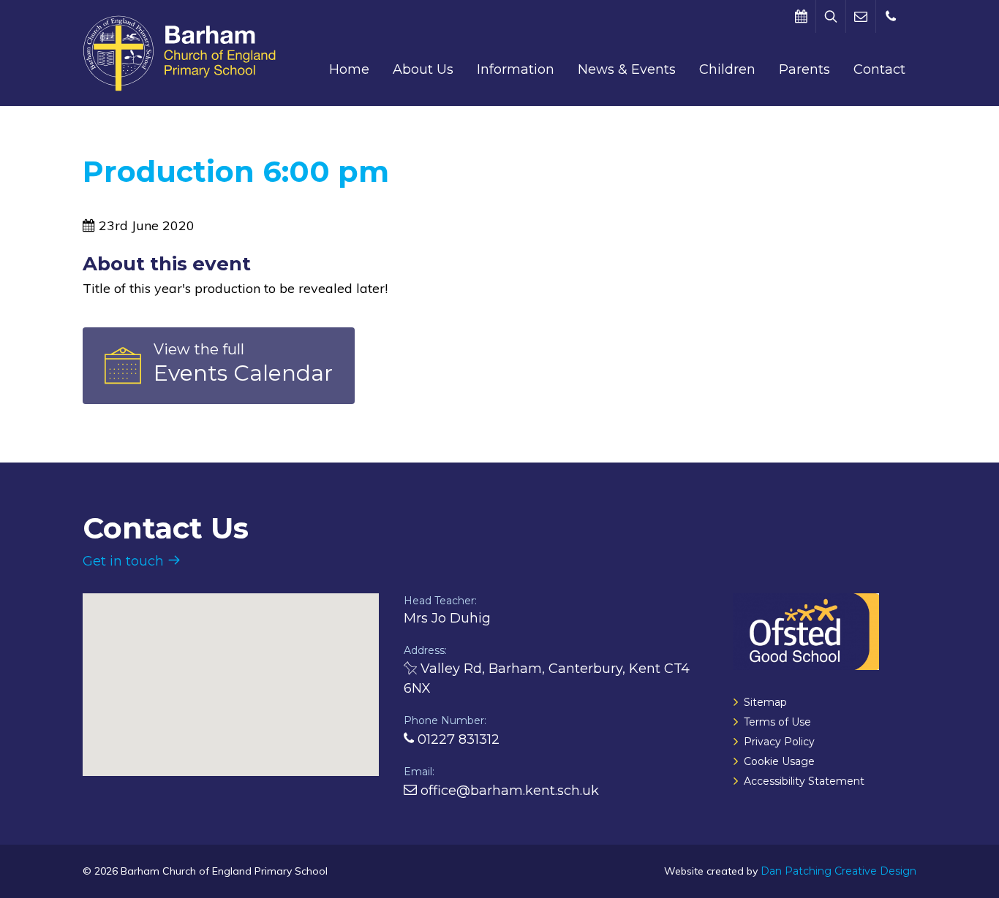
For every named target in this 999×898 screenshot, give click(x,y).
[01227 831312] (890, 16)
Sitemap (765, 702)
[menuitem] (349, 69)
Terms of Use (777, 721)
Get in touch (125, 561)
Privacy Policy (779, 741)
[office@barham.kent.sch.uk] (860, 16)
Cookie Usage (779, 761)
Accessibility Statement (804, 781)
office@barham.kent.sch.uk (508, 791)
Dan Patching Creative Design (838, 871)
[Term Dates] (800, 16)
